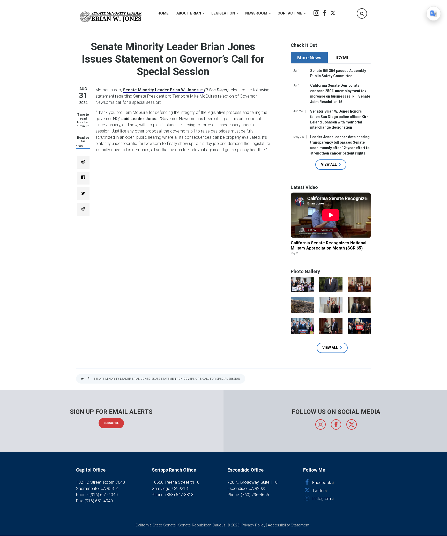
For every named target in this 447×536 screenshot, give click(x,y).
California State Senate (156, 525)
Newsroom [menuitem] (256, 13)
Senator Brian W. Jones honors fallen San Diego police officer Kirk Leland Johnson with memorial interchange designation (339, 119)
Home (82, 379)
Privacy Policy (253, 525)
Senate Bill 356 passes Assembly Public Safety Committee (338, 73)
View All (329, 164)
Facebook (324, 13)
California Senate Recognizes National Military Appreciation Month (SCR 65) (328, 245)
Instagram (316, 13)
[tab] (310, 57)
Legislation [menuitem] (223, 13)
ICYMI (342, 57)
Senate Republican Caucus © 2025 (208, 525)
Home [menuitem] (163, 13)
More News (309, 57)
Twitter (333, 13)
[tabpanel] (331, 118)
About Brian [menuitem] (188, 13)
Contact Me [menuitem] (290, 13)
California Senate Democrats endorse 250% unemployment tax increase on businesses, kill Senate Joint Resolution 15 (340, 93)
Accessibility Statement (288, 525)
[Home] (111, 16)
